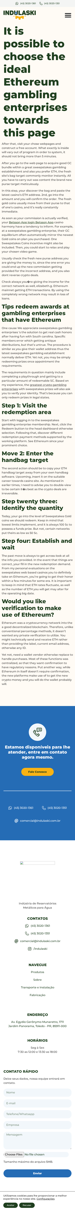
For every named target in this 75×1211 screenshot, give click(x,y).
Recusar (27, 1205)
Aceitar (10, 1205)
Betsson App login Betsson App (31, 222)
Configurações (46, 1198)
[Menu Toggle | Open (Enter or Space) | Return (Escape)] (68, 15)
